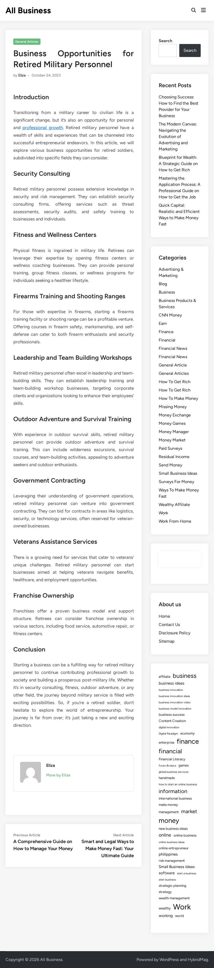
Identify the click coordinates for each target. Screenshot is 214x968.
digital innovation (169, 727)
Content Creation (172, 721)
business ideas (171, 683)
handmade (167, 778)
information (173, 791)
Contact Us (169, 624)
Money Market (172, 440)
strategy (165, 892)
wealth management (174, 898)
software (167, 873)
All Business (28, 10)
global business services (173, 772)
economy (187, 733)
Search (165, 40)
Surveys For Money (176, 481)
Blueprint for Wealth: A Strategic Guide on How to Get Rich (178, 163)
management (169, 812)
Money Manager (174, 431)
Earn (163, 323)
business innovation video (175, 702)
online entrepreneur (174, 848)
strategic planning (172, 885)
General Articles (26, 41)
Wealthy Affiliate (174, 504)
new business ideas (173, 828)
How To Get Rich (175, 381)
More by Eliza (58, 775)
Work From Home (175, 521)
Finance (166, 331)
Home (164, 616)
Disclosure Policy (174, 632)
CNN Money (170, 315)
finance (188, 741)
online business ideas (172, 842)
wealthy (165, 908)
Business (167, 292)
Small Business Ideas (178, 473)
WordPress (169, 959)
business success (172, 714)
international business (175, 798)
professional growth (42, 127)
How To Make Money (178, 398)
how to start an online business (178, 784)
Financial (167, 340)
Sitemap (166, 641)
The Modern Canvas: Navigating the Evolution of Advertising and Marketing (178, 136)
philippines (168, 854)
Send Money (170, 465)
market (189, 811)
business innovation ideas (174, 696)
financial (170, 751)
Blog (163, 283)
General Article (173, 365)
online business (185, 835)
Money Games (172, 423)
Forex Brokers (167, 765)
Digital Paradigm (168, 733)
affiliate (164, 676)
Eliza (22, 75)
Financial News (173, 348)
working (166, 915)
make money (168, 804)
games (184, 765)
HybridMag (198, 959)
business (185, 675)
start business (167, 879)
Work (163, 512)
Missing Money (173, 406)
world (179, 916)
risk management (172, 860)
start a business (186, 873)
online (165, 835)
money (169, 820)
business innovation (171, 690)
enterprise (166, 742)
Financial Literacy (172, 759)
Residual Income (174, 456)
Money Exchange (175, 415)
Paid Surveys (170, 448)
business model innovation (175, 708)
